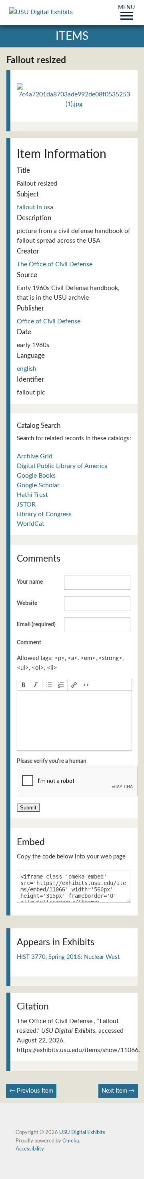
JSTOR (26, 504)
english (26, 369)
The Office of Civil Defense (54, 264)
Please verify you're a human (51, 761)
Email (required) (36, 624)
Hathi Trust (32, 495)
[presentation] (23, 684)
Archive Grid (34, 456)
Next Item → (118, 1091)
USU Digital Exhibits (82, 1132)
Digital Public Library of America (62, 466)
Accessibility (30, 1148)
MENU (126, 8)
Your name (30, 582)
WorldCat (30, 524)
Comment (29, 643)
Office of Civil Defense (48, 321)
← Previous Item (31, 1091)
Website (27, 603)
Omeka (70, 1140)
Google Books (36, 475)
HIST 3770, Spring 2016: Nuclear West (68, 957)
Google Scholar (38, 485)
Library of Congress (44, 514)
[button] (23, 685)
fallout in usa (35, 207)
